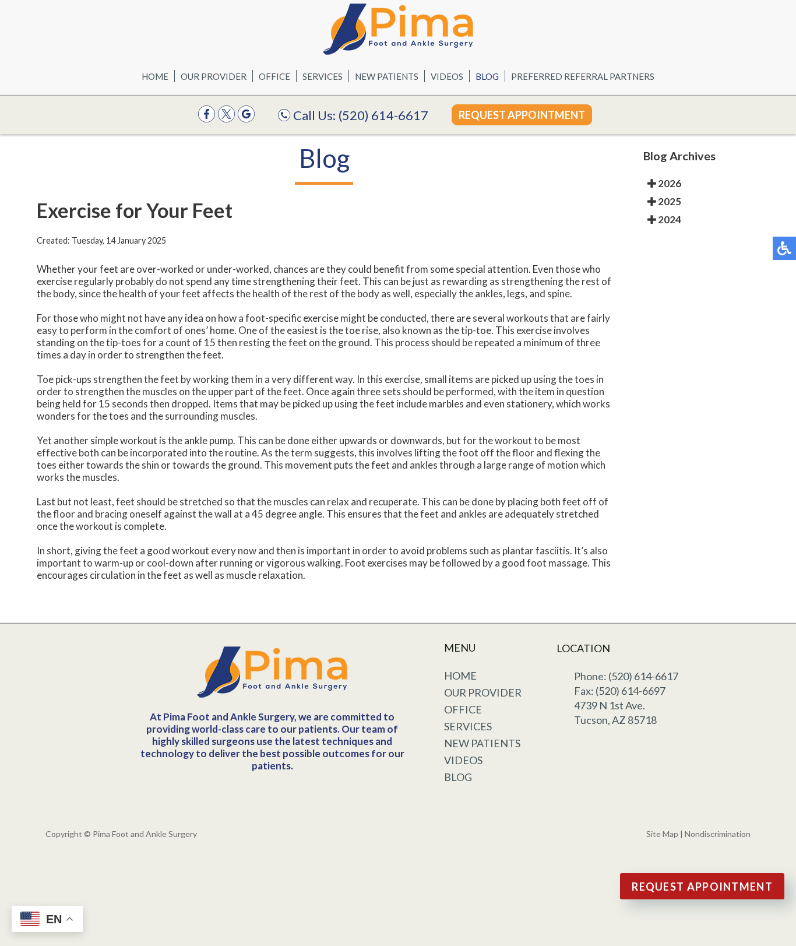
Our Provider (213, 76)
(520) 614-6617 (383, 115)
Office (274, 76)
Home (155, 76)
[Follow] (226, 118)
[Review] (246, 118)
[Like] (206, 118)
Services (322, 76)
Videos (447, 76)
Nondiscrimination (718, 834)
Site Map (662, 834)
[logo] (398, 29)
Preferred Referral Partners (582, 76)
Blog (487, 76)
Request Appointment (522, 114)
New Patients (386, 76)
